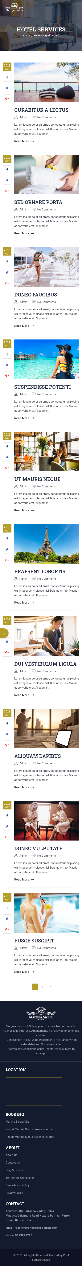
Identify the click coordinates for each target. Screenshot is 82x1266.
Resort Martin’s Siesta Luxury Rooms (29, 1129)
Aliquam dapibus (37, 756)
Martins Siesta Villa (18, 1121)
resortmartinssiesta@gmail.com (35, 1227)
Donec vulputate (38, 848)
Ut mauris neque (37, 479)
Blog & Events (14, 1170)
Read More (21, 141)
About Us (11, 1155)
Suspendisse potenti (42, 387)
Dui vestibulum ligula (45, 664)
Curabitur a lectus (41, 110)
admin (23, 117)
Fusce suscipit (34, 941)
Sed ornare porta (38, 202)
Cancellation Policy (17, 1185)
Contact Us (13, 1162)
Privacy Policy (14, 1193)
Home (26, 35)
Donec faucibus (35, 295)
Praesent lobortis (39, 571)
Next (48, 987)
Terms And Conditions (20, 1177)
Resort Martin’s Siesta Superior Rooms (30, 1137)
